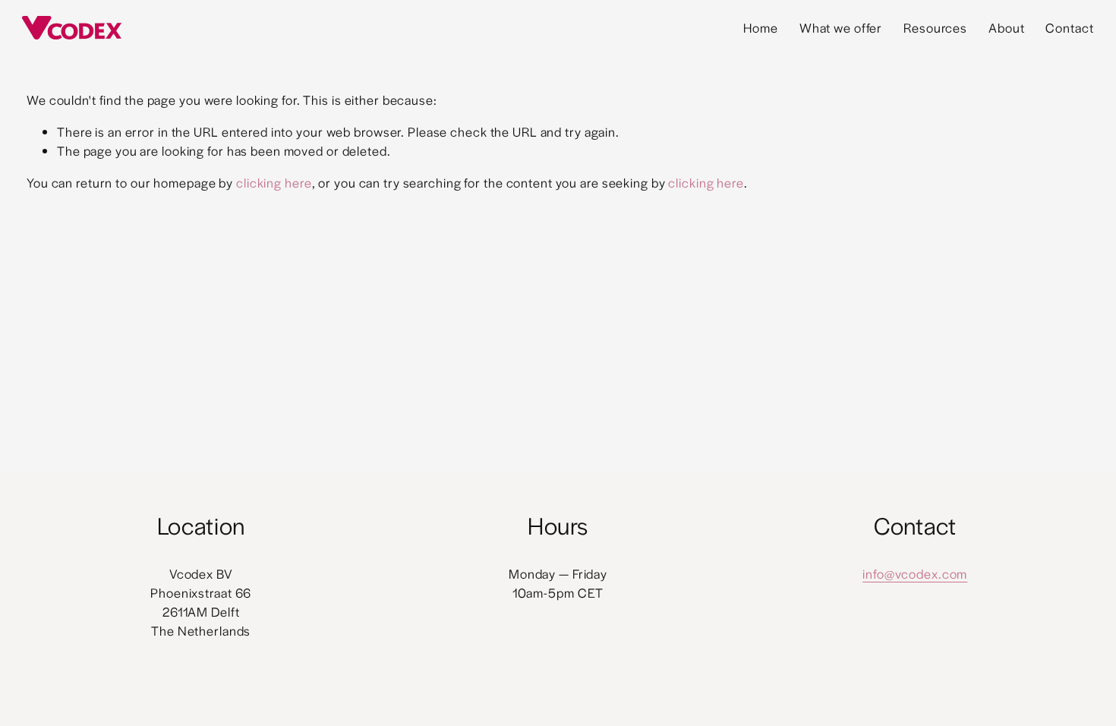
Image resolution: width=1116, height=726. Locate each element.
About (1006, 27)
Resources (935, 27)
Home (760, 27)
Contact (1069, 27)
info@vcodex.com (914, 573)
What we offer (841, 27)
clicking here (274, 182)
